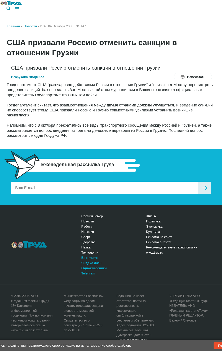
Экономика (154, 226)
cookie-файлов (118, 345)
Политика (153, 221)
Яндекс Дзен (91, 263)
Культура (153, 231)
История (87, 231)
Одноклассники (94, 268)
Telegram (88, 273)
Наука (85, 247)
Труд (29, 244)
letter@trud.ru (137, 340)
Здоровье (88, 242)
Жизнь (151, 216)
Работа (86, 226)
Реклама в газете (159, 242)
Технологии (89, 252)
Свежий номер (92, 216)
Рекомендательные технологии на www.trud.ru (171, 249)
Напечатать (196, 77)
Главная (13, 26)
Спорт (85, 237)
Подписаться (204, 188)
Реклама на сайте (159, 237)
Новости (30, 26)
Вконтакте (89, 258)
